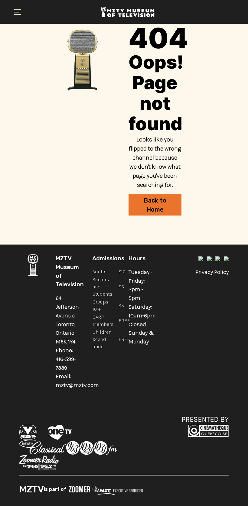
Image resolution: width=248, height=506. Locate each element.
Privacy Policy (212, 271)
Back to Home (155, 205)
